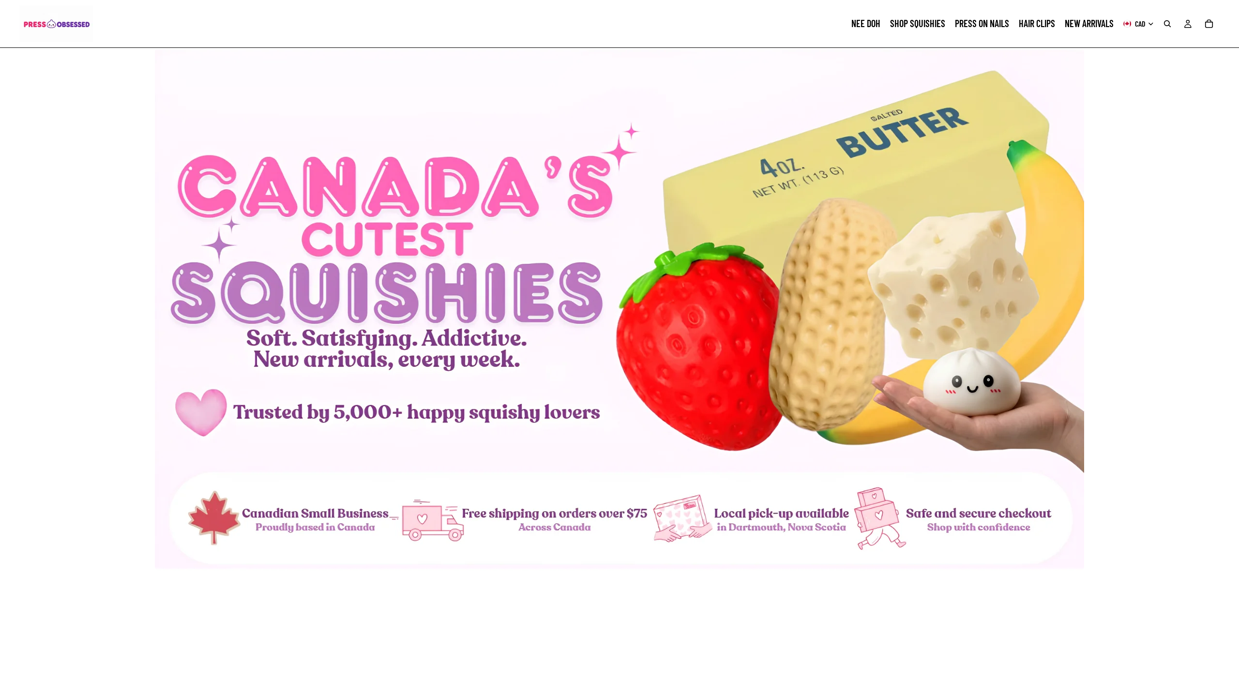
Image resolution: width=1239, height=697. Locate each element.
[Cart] (1209, 23)
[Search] (1167, 23)
